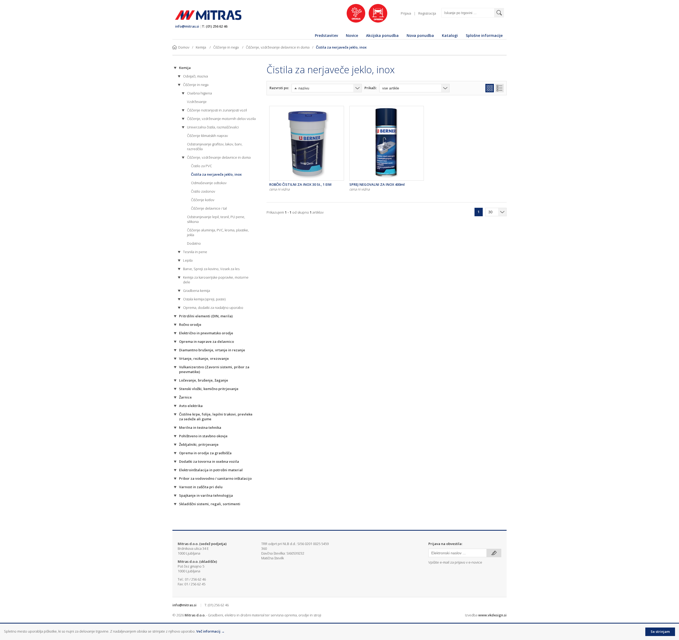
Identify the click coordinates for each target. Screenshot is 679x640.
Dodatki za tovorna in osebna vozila (209, 461)
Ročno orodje (190, 324)
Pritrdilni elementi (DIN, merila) (206, 316)
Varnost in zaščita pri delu (201, 487)
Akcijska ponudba (382, 35)
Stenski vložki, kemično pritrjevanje (208, 388)
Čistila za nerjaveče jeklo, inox (341, 47)
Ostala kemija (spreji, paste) (204, 299)
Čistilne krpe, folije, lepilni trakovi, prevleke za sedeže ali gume (216, 416)
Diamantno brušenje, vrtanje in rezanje (212, 350)
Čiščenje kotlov (202, 199)
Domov (183, 47)
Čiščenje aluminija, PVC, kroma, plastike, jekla (218, 232)
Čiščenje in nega (226, 47)
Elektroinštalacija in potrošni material (211, 470)
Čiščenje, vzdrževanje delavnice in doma (278, 47)
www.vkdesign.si (492, 615)
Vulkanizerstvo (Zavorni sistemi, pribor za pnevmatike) (214, 369)
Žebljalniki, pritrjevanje (199, 444)
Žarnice (185, 397)
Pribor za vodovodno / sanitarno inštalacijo (215, 478)
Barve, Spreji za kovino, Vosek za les (211, 268)
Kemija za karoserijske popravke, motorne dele (216, 279)
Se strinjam (660, 631)
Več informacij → (210, 631)
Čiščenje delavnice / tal (209, 208)
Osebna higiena (199, 93)
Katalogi (450, 35)
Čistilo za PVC (201, 165)
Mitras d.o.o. (195, 615)
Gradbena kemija (196, 290)
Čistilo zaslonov (203, 191)
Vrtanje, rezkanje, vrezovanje (204, 358)
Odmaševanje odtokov (209, 182)
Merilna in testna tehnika (200, 427)
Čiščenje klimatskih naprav (207, 135)
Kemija (201, 47)
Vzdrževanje (197, 101)
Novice (352, 35)
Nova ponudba (420, 35)
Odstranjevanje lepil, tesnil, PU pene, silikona (216, 219)
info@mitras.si (187, 26)
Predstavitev (326, 35)
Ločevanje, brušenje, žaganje (203, 380)
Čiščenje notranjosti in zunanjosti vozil (217, 110)
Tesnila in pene (195, 251)
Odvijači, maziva (195, 76)
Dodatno (194, 243)
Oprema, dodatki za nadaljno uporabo (213, 307)
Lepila (188, 260)
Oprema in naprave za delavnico (206, 341)
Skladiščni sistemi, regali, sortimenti (209, 503)
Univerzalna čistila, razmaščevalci (213, 127)
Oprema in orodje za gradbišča (205, 453)
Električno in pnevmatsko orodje (206, 333)
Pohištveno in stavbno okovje (203, 436)
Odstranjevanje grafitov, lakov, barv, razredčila (214, 146)
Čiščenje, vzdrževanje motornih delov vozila (221, 118)
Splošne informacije (484, 35)
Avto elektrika (191, 405)
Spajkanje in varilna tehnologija (206, 495)
